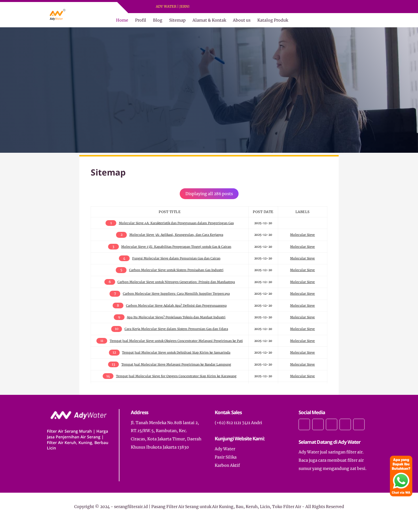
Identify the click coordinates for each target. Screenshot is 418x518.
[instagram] (218, 7)
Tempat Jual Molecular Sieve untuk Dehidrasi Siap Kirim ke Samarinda (176, 352)
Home (122, 20)
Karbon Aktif (227, 465)
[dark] (366, 20)
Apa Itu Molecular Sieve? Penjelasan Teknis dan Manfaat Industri (176, 317)
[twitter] (210, 7)
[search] (357, 20)
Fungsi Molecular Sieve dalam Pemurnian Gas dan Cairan (176, 258)
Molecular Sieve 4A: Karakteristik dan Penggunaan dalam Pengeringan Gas (176, 223)
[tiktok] (345, 424)
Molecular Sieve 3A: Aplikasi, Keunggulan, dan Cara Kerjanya (176, 235)
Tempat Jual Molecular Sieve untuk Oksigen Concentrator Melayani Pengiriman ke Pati (176, 341)
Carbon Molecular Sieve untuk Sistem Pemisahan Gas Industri (176, 270)
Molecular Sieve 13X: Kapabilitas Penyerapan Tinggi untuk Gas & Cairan (176, 247)
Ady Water (225, 448)
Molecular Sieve (302, 235)
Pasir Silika (226, 457)
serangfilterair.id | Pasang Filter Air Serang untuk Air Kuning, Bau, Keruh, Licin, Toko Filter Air (207, 506)
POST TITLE (170, 212)
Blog (157, 20)
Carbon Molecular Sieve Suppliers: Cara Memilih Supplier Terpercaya (176, 294)
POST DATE (263, 212)
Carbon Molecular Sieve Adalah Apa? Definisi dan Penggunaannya (176, 306)
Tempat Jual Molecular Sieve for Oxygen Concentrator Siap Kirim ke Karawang (176, 376)
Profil (140, 20)
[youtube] (225, 7)
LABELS (302, 212)
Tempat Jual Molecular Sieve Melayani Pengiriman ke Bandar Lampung (176, 364)
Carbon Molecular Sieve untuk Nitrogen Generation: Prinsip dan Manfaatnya (176, 282)
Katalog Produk (272, 20)
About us (242, 20)
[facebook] (203, 7)
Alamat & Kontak (209, 20)
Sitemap (177, 20)
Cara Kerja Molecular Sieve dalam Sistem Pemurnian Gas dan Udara (176, 329)
